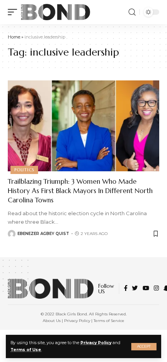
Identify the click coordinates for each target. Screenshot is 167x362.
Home (14, 37)
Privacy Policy (95, 342)
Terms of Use (25, 349)
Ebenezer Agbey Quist (43, 233)
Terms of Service (109, 320)
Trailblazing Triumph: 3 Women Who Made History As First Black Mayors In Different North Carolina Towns (80, 190)
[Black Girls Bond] (55, 12)
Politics (24, 169)
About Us (52, 320)
